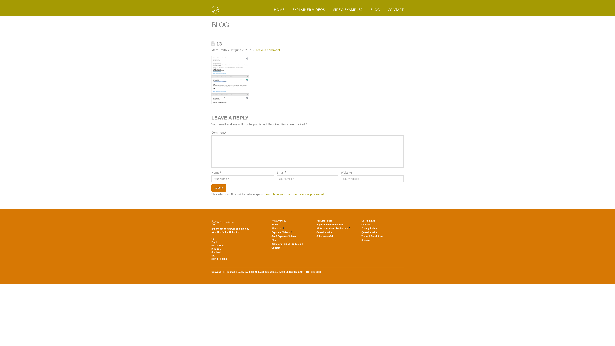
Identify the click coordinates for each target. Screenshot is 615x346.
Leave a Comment (268, 50)
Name (216, 172)
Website (346, 172)
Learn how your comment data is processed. (295, 194)
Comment (219, 132)
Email (281, 172)
